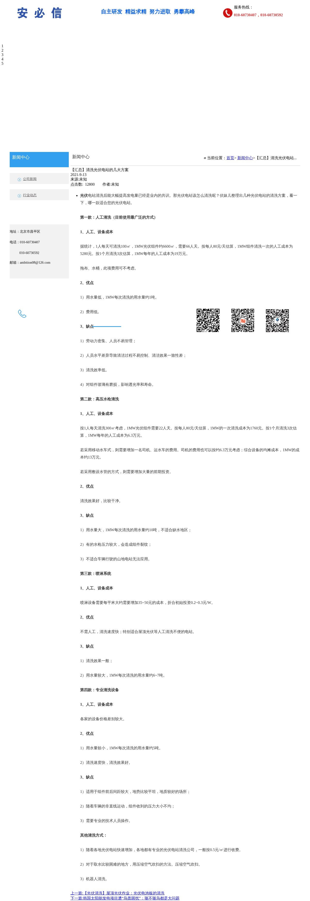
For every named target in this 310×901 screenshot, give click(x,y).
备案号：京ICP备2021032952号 (201, 358)
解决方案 (163, 38)
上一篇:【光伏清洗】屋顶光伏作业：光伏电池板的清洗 (117, 893)
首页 (40, 38)
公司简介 (81, 38)
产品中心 (122, 38)
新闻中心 (246, 38)
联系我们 (40, 50)
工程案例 (204, 38)
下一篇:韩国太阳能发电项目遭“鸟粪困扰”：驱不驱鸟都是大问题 (124, 898)
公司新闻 (30, 179)
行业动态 (30, 195)
